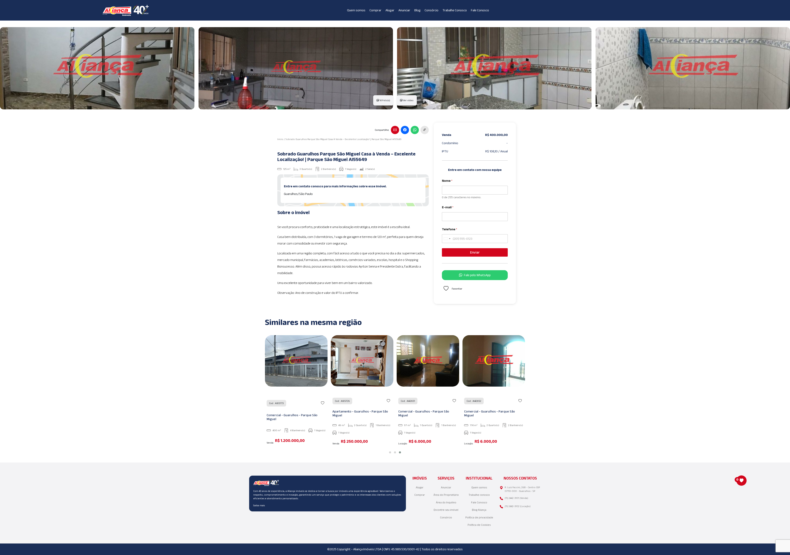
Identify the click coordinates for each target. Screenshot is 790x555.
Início (280, 139)
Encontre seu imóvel (446, 509)
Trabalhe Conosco (455, 10)
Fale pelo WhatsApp (477, 275)
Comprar (375, 10)
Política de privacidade (479, 517)
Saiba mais (259, 505)
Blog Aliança (479, 509)
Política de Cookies (479, 524)
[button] (390, 452)
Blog (417, 10)
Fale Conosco (480, 10)
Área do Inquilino (446, 502)
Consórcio (431, 10)
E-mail (447, 207)
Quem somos (356, 10)
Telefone (449, 229)
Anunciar (404, 10)
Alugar (390, 10)
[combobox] (447, 238)
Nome (447, 180)
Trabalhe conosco (479, 494)
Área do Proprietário (446, 494)
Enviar (475, 252)
